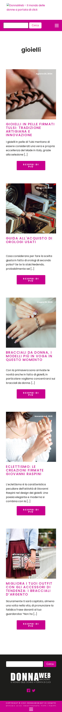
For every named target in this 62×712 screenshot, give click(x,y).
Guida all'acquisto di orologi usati (29, 240)
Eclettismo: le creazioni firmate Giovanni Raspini (25, 470)
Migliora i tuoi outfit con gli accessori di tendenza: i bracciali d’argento (29, 589)
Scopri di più (31, 165)
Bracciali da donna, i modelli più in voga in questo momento (29, 356)
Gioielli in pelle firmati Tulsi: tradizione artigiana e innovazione (30, 129)
